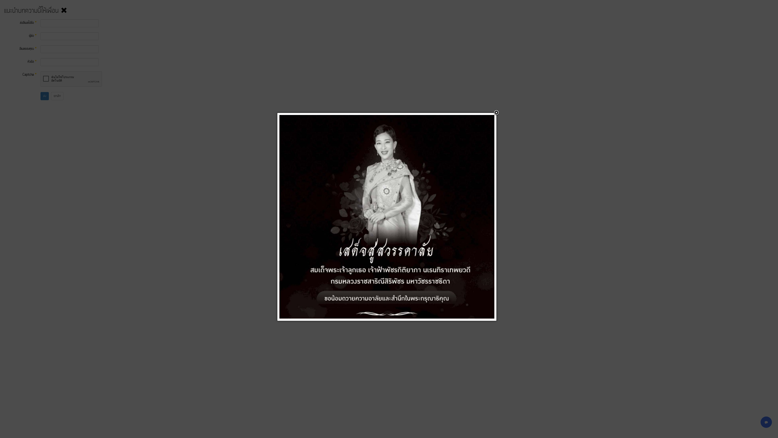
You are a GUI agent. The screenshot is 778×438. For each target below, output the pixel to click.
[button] (496, 113)
